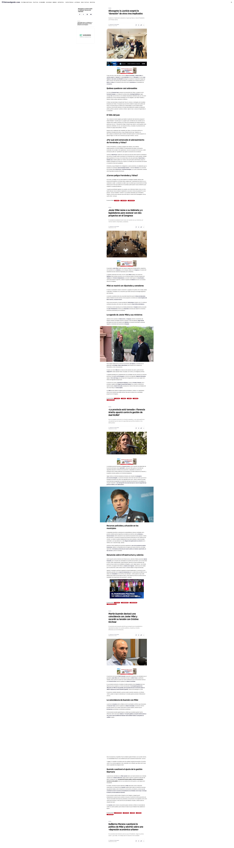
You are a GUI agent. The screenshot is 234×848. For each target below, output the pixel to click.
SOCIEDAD (49, 2)
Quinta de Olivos (131, 200)
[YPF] (127, 64)
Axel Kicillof (122, 468)
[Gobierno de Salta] (126, 73)
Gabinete (118, 270)
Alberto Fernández (130, 75)
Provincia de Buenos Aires (112, 604)
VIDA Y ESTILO (85, 2)
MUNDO (55, 2)
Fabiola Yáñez (138, 75)
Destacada (117, 200)
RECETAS (92, 2)
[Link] (141, 25)
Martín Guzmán (122, 676)
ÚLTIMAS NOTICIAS (26, 2)
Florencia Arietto (126, 466)
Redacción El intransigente (114, 24)
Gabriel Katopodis (133, 602)
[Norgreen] (85, 36)
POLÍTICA (35, 2)
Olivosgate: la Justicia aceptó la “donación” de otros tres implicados (85, 10)
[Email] (91, 14)
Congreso (123, 398)
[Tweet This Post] (138, 25)
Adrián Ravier (131, 302)
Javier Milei (115, 268)
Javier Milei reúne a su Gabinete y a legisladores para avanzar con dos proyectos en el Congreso (84, 23)
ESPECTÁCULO (69, 2)
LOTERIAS (77, 2)
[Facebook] (79, 14)
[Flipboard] (87, 14)
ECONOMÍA (42, 2)
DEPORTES (61, 2)
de (110, 82)
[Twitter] (83, 14)
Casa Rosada (117, 398)
